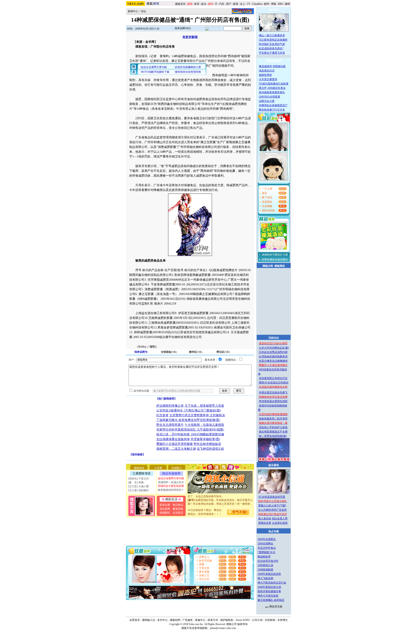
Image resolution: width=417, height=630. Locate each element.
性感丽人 (177, 467)
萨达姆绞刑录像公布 (170, 405)
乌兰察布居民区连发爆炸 (273, 39)
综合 (143, 11)
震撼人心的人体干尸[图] (272, 505)
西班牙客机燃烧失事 (269, 591)
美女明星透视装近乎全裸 (273, 431)
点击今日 (273, 9)
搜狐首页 (180, 3)
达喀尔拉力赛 (267, 101)
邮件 (266, 3)
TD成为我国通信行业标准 (273, 83)
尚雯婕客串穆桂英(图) (205, 439)
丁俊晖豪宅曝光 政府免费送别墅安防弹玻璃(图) (188, 420)
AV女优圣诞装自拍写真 (271, 496)
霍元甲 (263, 88)
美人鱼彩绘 (264, 518)
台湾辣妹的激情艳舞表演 (273, 356)
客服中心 (200, 620)
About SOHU (242, 620)
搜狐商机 (280, 265)
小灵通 (158, 467)
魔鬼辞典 (178, 508)
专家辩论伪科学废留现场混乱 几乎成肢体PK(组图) (190, 429)
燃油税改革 (264, 556)
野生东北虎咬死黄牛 (170, 424)
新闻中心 (133, 11)
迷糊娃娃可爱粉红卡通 (275, 254)
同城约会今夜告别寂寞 (171, 485)
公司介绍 (257, 620)
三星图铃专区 (141, 473)
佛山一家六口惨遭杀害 (272, 35)
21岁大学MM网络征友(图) (274, 347)
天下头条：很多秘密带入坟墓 (204, 405)
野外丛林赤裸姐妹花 (207, 444)
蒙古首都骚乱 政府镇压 (271, 600)
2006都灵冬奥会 (276, 88)
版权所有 (242, 624)
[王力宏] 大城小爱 (138, 486)
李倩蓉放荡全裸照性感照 (273, 401)
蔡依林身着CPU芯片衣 (272, 109)
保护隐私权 (226, 620)
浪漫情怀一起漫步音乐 (171, 482)
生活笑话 (178, 512)
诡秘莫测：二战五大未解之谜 (176, 448)
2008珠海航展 (265, 569)
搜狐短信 (139, 467)
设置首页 (134, 620)
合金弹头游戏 (280, 522)
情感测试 (165, 512)
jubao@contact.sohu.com (223, 628)
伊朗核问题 (279, 66)
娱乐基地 (273, 465)
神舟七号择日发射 (268, 595)
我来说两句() (183, 28)
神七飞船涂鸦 (265, 578)
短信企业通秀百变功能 (171, 478)
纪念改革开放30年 (268, 560)
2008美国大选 (265, 565)
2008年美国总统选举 (269, 573)
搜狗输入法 (148, 620)
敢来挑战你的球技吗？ (171, 489)
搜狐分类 (268, 265)
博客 (273, 3)
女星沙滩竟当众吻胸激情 (273, 360)
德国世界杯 (265, 74)
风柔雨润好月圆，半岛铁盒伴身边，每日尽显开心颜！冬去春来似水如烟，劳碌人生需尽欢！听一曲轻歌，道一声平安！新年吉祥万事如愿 (220, 500)
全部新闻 (270, 620)
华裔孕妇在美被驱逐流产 (273, 105)
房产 (228, 3)
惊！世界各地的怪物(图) (273, 436)
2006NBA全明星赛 (269, 96)
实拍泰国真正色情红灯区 (273, 378)
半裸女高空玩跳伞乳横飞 (273, 392)
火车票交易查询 (268, 79)
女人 (242, 3)
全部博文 (282, 620)
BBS (280, 3)
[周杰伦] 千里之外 (138, 478)
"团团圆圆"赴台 (266, 552)
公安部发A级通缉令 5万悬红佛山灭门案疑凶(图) (188, 410)
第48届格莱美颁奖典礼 (272, 92)
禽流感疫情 (265, 66)
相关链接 (137, 454)
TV (248, 3)
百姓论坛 (273, 337)
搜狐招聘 (175, 620)
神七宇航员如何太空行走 (272, 582)
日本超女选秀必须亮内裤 (273, 352)
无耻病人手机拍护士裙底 (273, 427)
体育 (196, 3)
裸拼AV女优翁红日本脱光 (273, 382)
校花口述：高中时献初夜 (173, 434)
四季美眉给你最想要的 (275, 259)
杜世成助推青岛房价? (271, 48)
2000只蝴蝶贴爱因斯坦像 (207, 434)
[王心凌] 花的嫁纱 (138, 490)
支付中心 (162, 620)
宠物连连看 (264, 522)
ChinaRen (257, 3)
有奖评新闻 (190, 37)
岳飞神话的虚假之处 (210, 448)
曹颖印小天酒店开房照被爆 (174, 444)
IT (216, 3)
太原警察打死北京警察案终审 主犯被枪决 (197, 415)
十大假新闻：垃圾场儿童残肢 (204, 424)
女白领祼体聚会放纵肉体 (173, 439)
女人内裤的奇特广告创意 (272, 509)
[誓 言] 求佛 (136, 482)
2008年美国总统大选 (269, 587)
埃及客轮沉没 (267, 70)
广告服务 (187, 620)
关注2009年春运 (267, 547)
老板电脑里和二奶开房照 (273, 418)
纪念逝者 (162, 415)
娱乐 (203, 3)
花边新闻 (165, 508)
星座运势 (165, 504)
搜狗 (288, 3)
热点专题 (273, 531)
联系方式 (213, 620)
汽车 (221, 3)
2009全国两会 (265, 543)
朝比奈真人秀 (280, 518)
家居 (235, 3)
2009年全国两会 (267, 539)
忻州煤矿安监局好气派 (272, 44)
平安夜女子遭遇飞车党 (272, 52)
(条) (169, 351)
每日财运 (178, 504)
